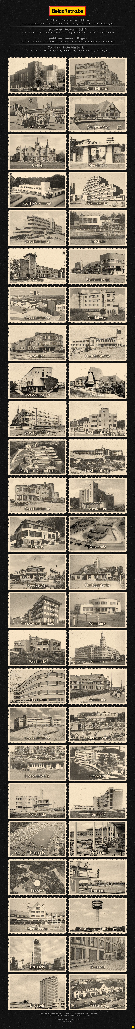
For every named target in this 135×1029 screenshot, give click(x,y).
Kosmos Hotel (97, 486)
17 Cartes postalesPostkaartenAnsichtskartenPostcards (98, 314)
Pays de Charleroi (37, 715)
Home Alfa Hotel (98, 295)
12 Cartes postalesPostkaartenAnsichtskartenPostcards (37, 314)
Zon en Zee (98, 982)
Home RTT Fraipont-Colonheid (37, 447)
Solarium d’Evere (37, 829)
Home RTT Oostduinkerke (98, 447)
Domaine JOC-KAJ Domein (37, 256)
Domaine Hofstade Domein (97, 218)
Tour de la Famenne (97, 906)
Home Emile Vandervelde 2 (37, 371)
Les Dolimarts (37, 600)
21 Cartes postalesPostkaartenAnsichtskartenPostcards (37, 467)
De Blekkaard (97, 180)
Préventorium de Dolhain (97, 753)
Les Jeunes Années (98, 600)
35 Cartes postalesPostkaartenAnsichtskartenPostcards (98, 199)
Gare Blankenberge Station (97, 256)
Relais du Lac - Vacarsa (37, 791)
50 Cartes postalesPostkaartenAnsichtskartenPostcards (98, 505)
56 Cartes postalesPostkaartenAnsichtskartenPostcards (98, 352)
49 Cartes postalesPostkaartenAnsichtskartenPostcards (37, 963)
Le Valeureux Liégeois (97, 562)
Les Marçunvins (37, 638)
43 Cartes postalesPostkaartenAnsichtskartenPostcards (98, 123)
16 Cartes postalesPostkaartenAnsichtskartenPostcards (37, 199)
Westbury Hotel (37, 982)
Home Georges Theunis (37, 409)
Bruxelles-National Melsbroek (37, 104)
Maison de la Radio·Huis (97, 638)
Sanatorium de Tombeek (98, 791)
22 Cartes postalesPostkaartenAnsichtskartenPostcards (37, 352)
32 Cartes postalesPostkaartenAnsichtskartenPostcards (37, 505)
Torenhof (37, 906)
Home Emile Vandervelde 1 (98, 333)
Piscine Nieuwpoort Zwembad (98, 715)
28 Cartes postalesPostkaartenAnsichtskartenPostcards (37, 772)
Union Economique (97, 944)
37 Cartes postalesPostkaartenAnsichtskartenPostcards (37, 428)
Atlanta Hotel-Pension (97, 65)
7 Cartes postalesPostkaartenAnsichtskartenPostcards (97, 85)
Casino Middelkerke (97, 104)
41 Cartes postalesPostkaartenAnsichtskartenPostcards (37, 390)
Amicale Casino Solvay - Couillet (37, 65)
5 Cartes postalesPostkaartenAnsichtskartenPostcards (37, 85)
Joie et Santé (37, 486)
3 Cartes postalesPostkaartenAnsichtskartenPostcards (97, 619)
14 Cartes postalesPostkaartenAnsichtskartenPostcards (37, 543)
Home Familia (97, 371)
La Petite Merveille (37, 524)
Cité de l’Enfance (98, 142)
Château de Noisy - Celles (37, 142)
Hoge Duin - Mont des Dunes (37, 295)
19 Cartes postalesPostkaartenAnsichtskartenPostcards (98, 657)
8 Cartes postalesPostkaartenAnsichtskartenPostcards (97, 428)
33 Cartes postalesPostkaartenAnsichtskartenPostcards (98, 237)
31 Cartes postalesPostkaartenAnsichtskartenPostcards (37, 123)
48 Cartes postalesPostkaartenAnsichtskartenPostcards (98, 848)
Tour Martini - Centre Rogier (37, 944)
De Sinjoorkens (37, 218)
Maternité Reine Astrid (37, 676)
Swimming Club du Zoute (97, 867)
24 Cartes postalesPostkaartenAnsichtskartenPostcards (37, 925)
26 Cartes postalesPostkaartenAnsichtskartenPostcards (98, 887)
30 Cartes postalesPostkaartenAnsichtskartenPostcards (98, 390)
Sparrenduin (97, 829)
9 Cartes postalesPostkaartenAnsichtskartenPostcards (37, 161)
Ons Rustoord (97, 676)
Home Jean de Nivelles (97, 409)
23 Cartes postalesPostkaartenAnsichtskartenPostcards (98, 161)
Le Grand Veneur (37, 562)
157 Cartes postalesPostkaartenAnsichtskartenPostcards (97, 1001)
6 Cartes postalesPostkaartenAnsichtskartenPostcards (37, 810)
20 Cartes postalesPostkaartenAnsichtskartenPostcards (98, 581)
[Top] (133, 1027)
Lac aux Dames (97, 524)
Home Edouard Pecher (37, 333)
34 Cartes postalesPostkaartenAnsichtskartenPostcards (37, 237)
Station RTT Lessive (37, 867)
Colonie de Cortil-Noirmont (37, 180)
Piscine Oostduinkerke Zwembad (37, 753)
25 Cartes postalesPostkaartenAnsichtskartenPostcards (37, 657)
